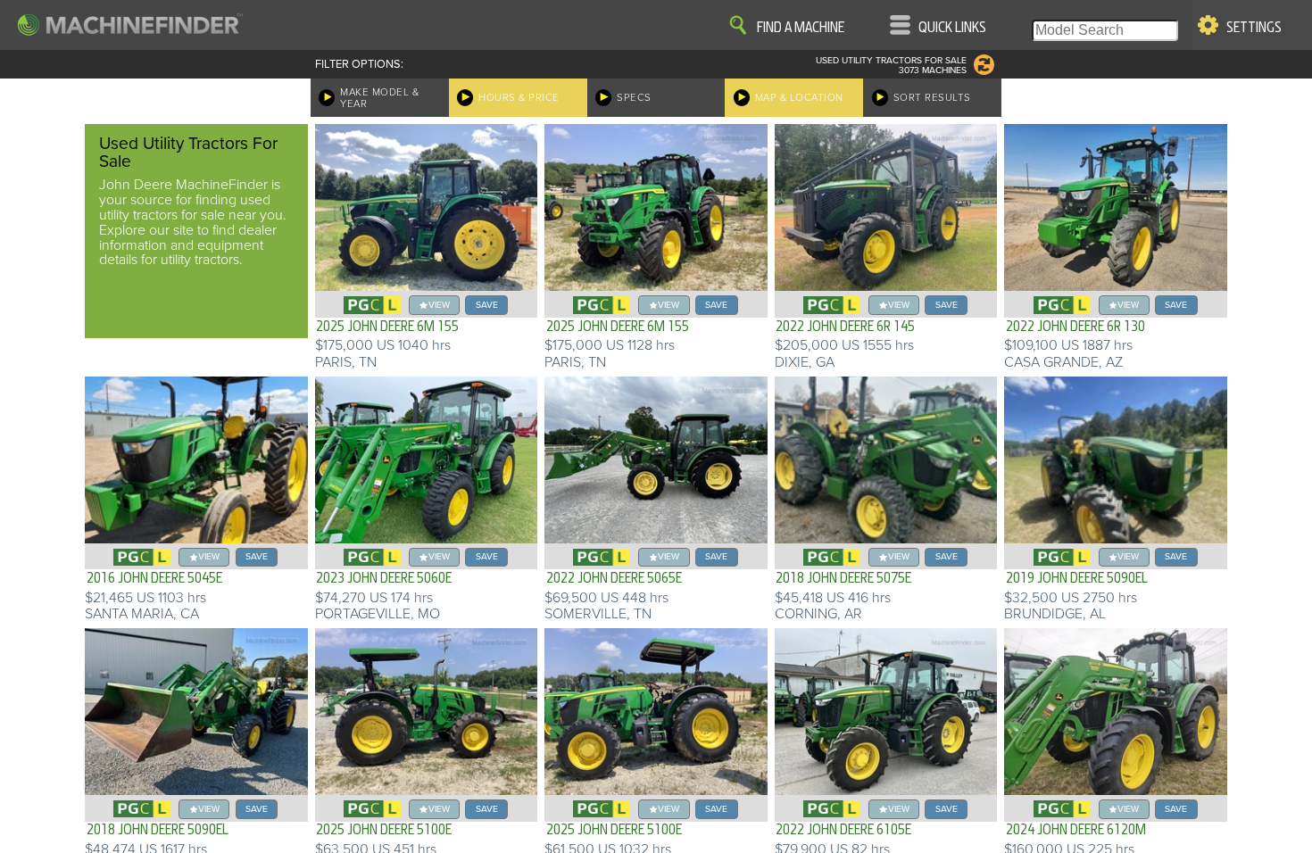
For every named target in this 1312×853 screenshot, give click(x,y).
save (487, 305)
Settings (1254, 28)
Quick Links (952, 28)
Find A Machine (800, 28)
